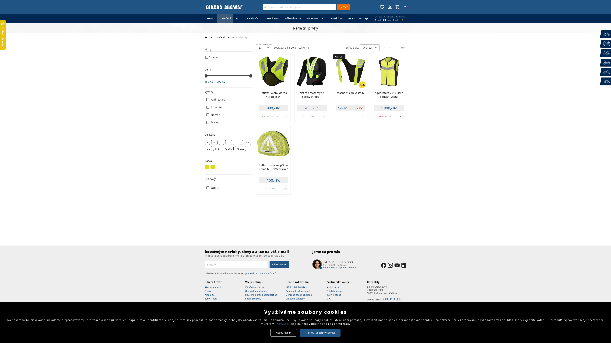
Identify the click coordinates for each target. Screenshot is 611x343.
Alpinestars (333, 287)
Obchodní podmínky (256, 291)
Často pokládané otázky (298, 291)
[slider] (205, 75)
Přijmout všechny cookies (320, 332)
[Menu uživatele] (390, 7)
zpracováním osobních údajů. (260, 273)
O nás (208, 291)
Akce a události (213, 287)
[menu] (287, 18)
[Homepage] (206, 37)
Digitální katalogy (295, 298)
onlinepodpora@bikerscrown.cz (340, 267)
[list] (228, 188)
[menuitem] (211, 18)
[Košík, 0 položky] (397, 7)
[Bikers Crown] (224, 7)
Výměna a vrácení (254, 287)
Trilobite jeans (334, 291)
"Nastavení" (283, 324)
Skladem (214, 57)
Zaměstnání (211, 298)
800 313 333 (392, 299)
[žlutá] (207, 167)
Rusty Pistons (334, 294)
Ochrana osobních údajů (299, 294)
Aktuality (209, 294)
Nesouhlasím (283, 332)
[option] (228, 99)
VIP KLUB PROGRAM (297, 287)
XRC (329, 298)
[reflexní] (213, 167)
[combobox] (264, 47)
